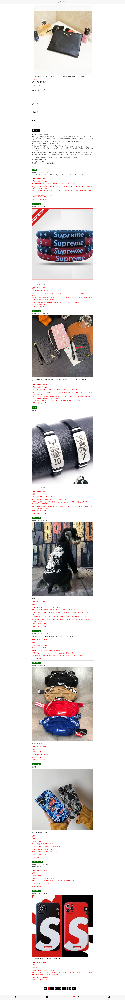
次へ (74, 988)
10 (70, 988)
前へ (45, 988)
